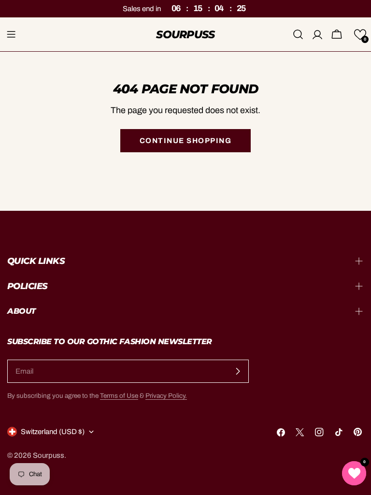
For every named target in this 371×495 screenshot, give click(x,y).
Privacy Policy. (166, 395)
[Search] (298, 34)
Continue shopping (186, 141)
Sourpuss (185, 34)
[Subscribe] (238, 371)
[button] (360, 35)
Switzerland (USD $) (53, 432)
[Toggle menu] (11, 34)
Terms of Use (119, 395)
